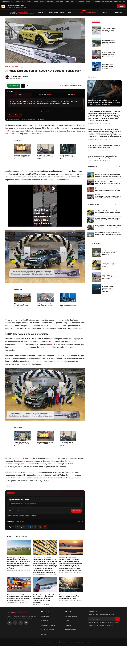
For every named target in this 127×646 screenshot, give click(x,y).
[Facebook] (9, 622)
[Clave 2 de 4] (44, 111)
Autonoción (41, 642)
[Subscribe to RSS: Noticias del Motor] (22, 67)
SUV (80, 125)
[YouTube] (26, 622)
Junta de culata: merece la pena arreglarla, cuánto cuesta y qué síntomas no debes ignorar (69, 596)
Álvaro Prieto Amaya (19, 76)
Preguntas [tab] (44, 94)
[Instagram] (20, 622)
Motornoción (53, 12)
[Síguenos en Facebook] (30, 527)
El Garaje (80, 12)
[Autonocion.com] (22, 12)
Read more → (118, 204)
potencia (19, 461)
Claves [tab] (19, 94)
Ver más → (119, 166)
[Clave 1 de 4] (41, 111)
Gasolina (105, 12)
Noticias (40, 12)
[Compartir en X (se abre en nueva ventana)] (23, 86)
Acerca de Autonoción (71, 616)
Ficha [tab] (71, 94)
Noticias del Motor (12, 67)
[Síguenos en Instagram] (40, 527)
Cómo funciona (40, 119)
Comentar (76, 511)
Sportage (12, 131)
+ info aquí (110, 625)
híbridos (49, 344)
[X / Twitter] (15, 622)
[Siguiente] (82, 110)
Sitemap (43, 634)
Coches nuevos (91, 12)
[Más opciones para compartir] (28, 86)
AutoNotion (118, 12)
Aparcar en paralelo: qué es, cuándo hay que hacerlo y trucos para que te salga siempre (102, 157)
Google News (22, 527)
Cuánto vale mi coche (47, 629)
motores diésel (21, 458)
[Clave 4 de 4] (48, 111)
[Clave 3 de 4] (46, 111)
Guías (69, 12)
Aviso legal (68, 625)
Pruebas (62, 12)
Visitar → (80, 521)
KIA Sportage (69, 125)
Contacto (67, 620)
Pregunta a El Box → (14, 115)
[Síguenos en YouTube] (45, 527)
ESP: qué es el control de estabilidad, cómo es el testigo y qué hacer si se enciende (104, 146)
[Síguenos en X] (35, 527)
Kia (9, 486)
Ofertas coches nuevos (48, 625)
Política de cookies (70, 629)
